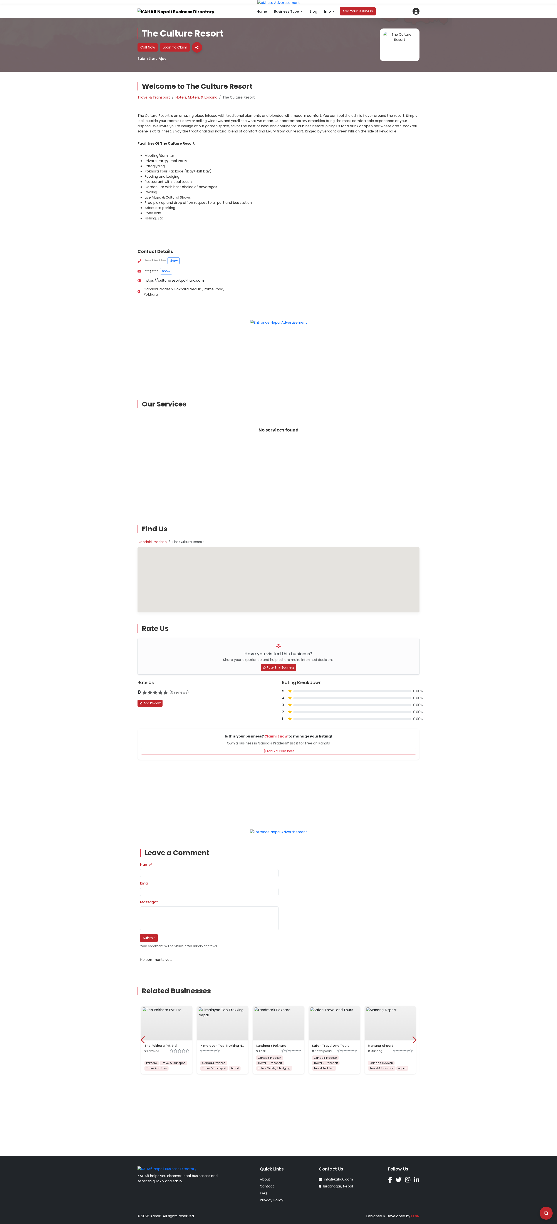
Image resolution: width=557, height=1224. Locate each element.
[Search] (546, 1213)
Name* (146, 864)
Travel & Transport (154, 97)
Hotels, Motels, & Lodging (196, 97)
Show (173, 261)
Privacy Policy (271, 1200)
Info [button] (328, 11)
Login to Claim (175, 47)
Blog (313, 11)
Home (262, 11)
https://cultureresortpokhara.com (174, 280)
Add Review (152, 703)
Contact (267, 1186)
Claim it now (276, 736)
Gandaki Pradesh (152, 541)
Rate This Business (280, 667)
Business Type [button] (287, 11)
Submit (149, 937)
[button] (416, 11)
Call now (147, 47)
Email (144, 883)
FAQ (263, 1193)
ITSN (415, 1216)
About (265, 1179)
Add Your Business (357, 11)
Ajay (162, 58)
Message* (149, 902)
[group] (167, 1040)
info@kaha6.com (338, 1179)
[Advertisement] (278, 359)
